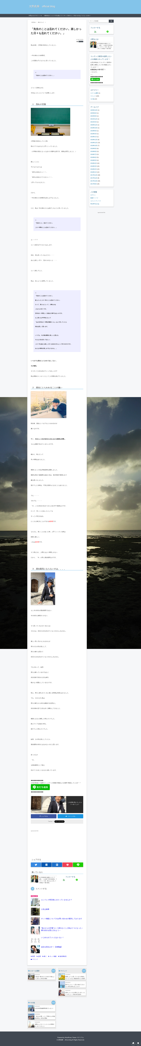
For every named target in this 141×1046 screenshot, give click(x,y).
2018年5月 (93, 160)
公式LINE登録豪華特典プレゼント (44, 1008)
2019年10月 (93, 128)
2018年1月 (93, 172)
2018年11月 (93, 142)
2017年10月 (93, 181)
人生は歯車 (45, 909)
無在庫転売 (62, 956)
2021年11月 (93, 119)
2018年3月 (93, 166)
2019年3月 (93, 133)
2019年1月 (93, 136)
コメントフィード (95, 201)
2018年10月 (93, 145)
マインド (81, 41)
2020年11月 (93, 125)
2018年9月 (93, 148)
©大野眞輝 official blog (64, 1040)
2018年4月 (93, 163)
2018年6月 (93, 157)
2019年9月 (93, 130)
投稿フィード (94, 198)
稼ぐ (44, 956)
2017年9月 (93, 184)
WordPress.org (94, 204)
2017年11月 (93, 178)
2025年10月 (93, 110)
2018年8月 (93, 151)
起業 (39, 956)
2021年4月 (93, 122)
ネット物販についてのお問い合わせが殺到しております (61, 919)
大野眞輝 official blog (42, 6)
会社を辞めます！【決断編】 (51, 947)
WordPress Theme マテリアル (74, 1037)
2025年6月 (93, 113)
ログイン (93, 195)
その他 (92, 99)
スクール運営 (94, 93)
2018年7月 (93, 154)
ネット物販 (52, 956)
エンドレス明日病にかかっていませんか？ (56, 900)
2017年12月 (93, 175)
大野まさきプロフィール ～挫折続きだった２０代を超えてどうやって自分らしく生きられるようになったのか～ (60, 15)
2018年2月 (93, 169)
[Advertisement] (44, 843)
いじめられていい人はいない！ (52, 937)
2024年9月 (93, 116)
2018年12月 (93, 139)
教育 (33, 956)
